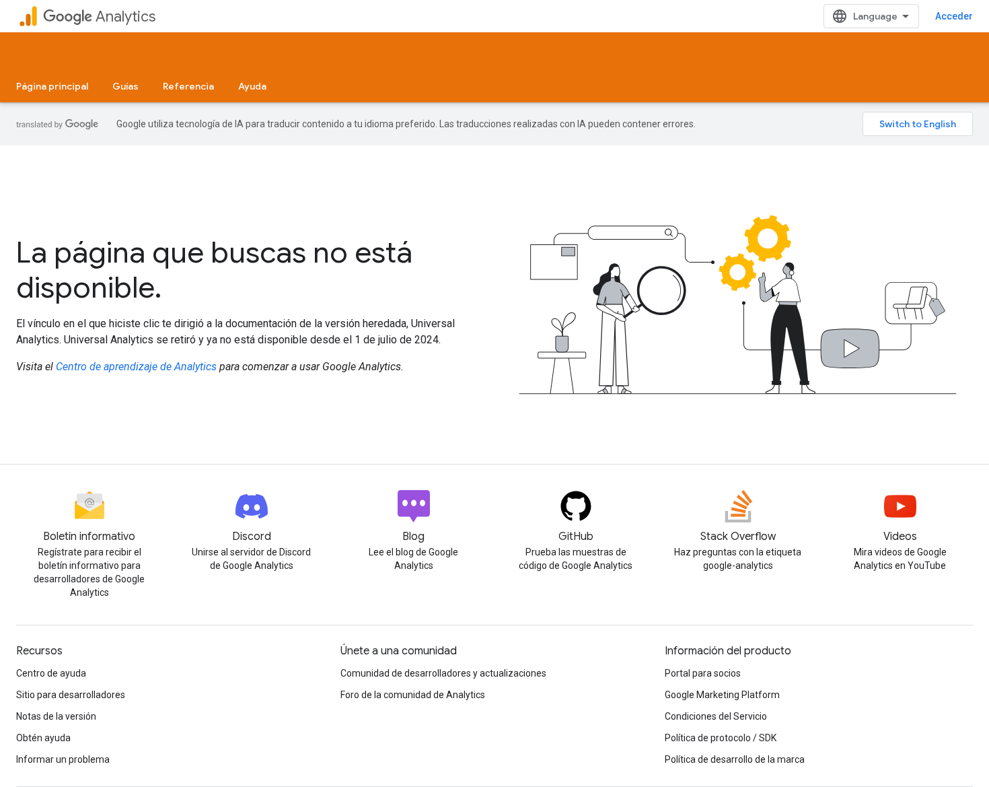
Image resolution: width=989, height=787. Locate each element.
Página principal (52, 86)
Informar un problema (63, 759)
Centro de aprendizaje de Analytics (136, 366)
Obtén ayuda (43, 737)
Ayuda (252, 86)
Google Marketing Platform (722, 694)
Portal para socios (703, 673)
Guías (125, 86)
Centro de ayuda (51, 673)
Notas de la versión (56, 716)
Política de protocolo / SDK (720, 737)
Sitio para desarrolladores (70, 694)
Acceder (954, 16)
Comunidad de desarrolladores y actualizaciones (443, 673)
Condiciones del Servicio (716, 716)
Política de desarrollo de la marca (735, 759)
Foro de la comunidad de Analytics (412, 694)
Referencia (188, 86)
